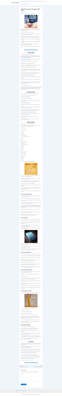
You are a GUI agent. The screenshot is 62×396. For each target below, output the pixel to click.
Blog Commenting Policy (40, 1)
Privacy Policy (21, 390)
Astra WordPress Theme (37, 394)
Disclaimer (45, 1)
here (28, 85)
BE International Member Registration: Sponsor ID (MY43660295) (28, 1)
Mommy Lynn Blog (15, 2)
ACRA (21, 116)
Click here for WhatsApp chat (31, 49)
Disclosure (17, 390)
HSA (24, 104)
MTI (24, 98)
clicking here (33, 161)
